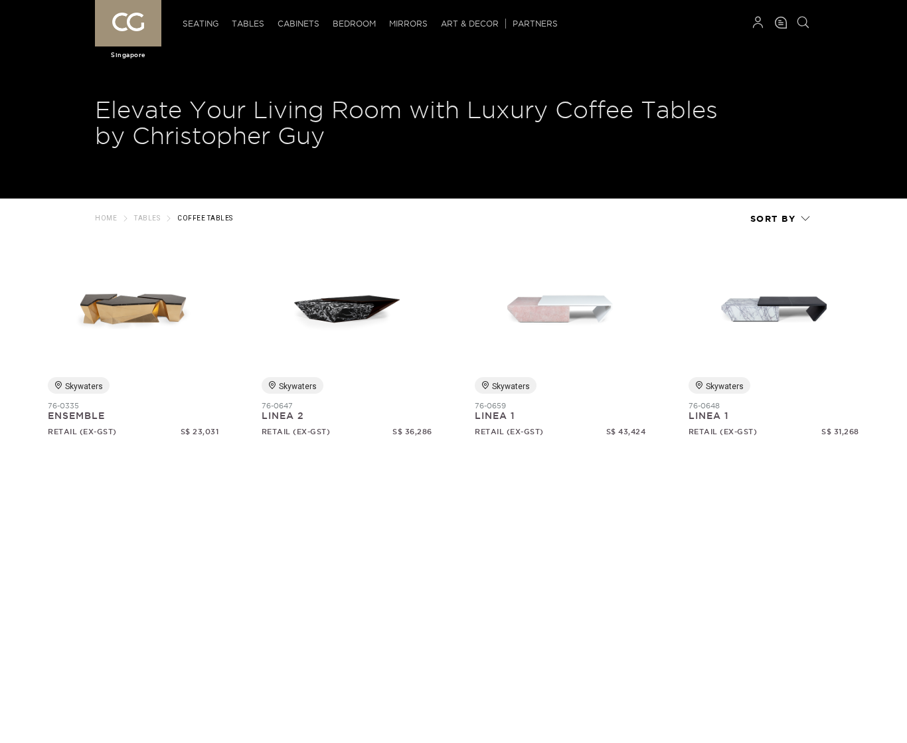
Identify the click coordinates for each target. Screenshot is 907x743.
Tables (248, 23)
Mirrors (408, 23)
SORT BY (774, 219)
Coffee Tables (205, 218)
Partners (535, 23)
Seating (200, 23)
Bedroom (354, 23)
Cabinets (298, 23)
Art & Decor (470, 23)
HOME (106, 218)
